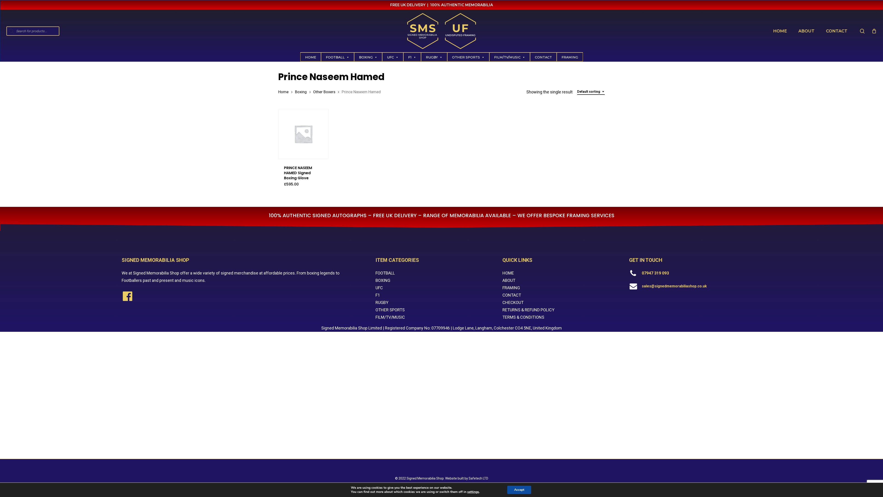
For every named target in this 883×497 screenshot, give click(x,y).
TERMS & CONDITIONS (523, 317)
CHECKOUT (513, 302)
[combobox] (591, 91)
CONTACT (511, 295)
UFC (390, 57)
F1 (410, 57)
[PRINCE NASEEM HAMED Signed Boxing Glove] (303, 134)
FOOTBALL (385, 273)
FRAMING (511, 287)
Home (310, 57)
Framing (570, 57)
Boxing (366, 57)
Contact (543, 57)
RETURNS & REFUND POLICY (528, 309)
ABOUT (508, 280)
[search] (862, 31)
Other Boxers (324, 92)
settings (473, 492)
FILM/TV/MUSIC (507, 57)
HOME (508, 273)
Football (335, 57)
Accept (519, 490)
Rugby (432, 57)
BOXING (383, 280)
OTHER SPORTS (390, 309)
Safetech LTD (478, 478)
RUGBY (382, 302)
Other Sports (466, 57)
